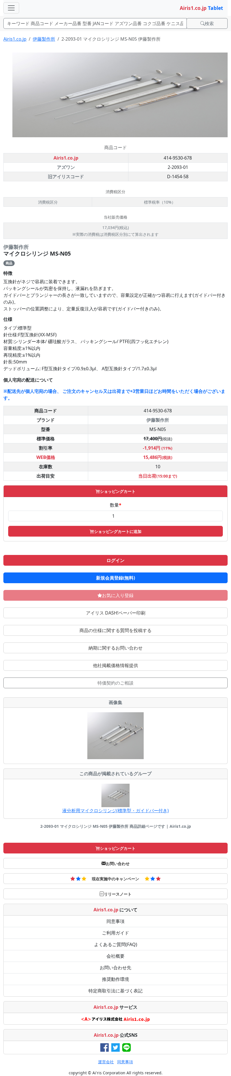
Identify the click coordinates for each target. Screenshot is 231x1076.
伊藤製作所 (44, 39)
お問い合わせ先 (115, 967)
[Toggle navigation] (11, 8)
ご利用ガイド (115, 933)
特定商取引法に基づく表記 (115, 991)
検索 (209, 23)
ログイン (115, 560)
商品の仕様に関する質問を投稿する (115, 630)
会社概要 (115, 956)
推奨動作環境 (115, 979)
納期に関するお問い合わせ (115, 648)
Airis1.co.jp (14, 39)
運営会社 (106, 1061)
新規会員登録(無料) (115, 578)
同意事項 (115, 921)
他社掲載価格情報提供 (115, 665)
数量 (115, 505)
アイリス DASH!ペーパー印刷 (115, 613)
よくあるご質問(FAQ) (115, 944)
